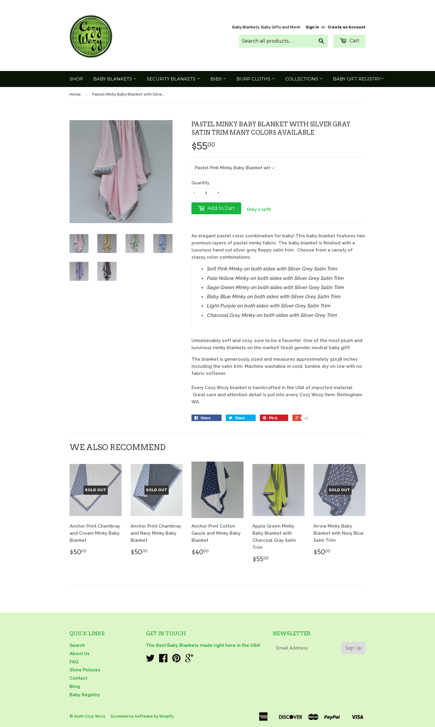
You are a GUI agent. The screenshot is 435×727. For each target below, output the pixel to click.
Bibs (216, 79)
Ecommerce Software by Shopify (142, 716)
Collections (302, 79)
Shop (76, 79)
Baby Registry (85, 694)
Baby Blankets (113, 79)
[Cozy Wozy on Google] (189, 660)
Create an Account (346, 27)
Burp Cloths (254, 79)
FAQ (74, 662)
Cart (354, 40)
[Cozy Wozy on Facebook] (163, 660)
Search (77, 645)
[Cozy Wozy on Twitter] (150, 660)
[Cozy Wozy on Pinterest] (176, 660)
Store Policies (85, 670)
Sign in (312, 27)
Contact (78, 678)
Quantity (200, 182)
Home (75, 94)
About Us (80, 653)
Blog (75, 686)
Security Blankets (172, 79)
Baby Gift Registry (357, 79)
